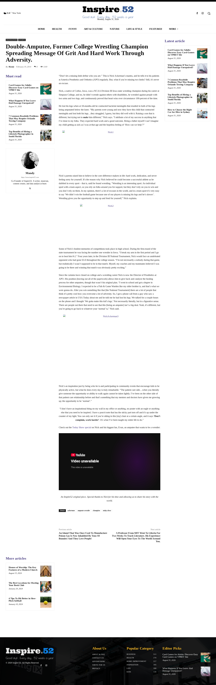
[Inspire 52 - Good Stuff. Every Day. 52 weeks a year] (30, 654)
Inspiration (11, 40)
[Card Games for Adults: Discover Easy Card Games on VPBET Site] (45, 88)
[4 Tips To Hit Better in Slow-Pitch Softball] (45, 602)
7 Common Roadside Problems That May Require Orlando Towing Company (23, 118)
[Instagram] (203, 13)
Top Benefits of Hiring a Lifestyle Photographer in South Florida (21, 134)
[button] (208, 13)
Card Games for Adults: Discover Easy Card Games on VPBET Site (23, 87)
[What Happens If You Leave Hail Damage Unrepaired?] (45, 104)
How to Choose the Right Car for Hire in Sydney (180, 111)
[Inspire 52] (108, 12)
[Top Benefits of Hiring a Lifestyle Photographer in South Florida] (45, 135)
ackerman (71, 511)
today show (107, 511)
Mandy (11, 67)
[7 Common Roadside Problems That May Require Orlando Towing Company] (45, 119)
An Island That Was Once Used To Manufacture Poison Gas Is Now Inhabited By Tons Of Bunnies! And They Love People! (83, 536)
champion (96, 511)
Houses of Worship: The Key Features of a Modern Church (23, 568)
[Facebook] (197, 13)
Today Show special (81, 427)
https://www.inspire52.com (30, 177)
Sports (22, 40)
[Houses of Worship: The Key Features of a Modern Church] (45, 571)
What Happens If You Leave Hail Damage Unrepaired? (22, 101)
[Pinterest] (151, 67)
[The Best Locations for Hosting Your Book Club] (45, 586)
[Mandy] (30, 160)
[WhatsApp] (157, 67)
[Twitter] (144, 67)
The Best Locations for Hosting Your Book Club (24, 584)
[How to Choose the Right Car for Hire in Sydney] (202, 113)
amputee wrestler (84, 511)
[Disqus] (109, 592)
